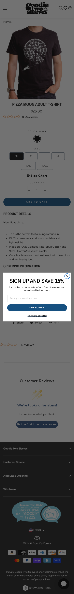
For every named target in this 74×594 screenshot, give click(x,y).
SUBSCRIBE (37, 307)
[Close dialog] (67, 276)
